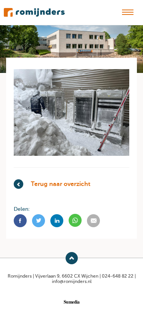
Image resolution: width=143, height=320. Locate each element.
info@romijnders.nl (72, 281)
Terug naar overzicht (60, 184)
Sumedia (72, 302)
